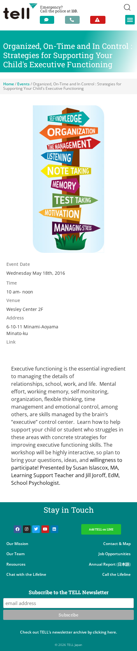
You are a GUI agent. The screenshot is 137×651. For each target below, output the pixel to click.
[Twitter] (36, 529)
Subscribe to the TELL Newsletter (69, 592)
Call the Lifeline (116, 574)
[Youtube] (45, 529)
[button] (130, 19)
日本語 (123, 564)
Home (8, 84)
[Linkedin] (54, 529)
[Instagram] (27, 529)
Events (23, 84)
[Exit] (97, 20)
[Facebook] (17, 529)
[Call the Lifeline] (72, 20)
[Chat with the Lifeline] (47, 20)
